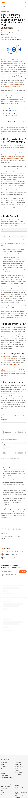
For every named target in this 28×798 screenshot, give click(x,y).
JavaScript (4, 538)
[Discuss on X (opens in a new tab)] (5, 529)
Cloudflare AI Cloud (20, 787)
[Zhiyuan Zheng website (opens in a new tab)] (14, 558)
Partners (3, 769)
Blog (2, 797)
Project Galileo (18, 764)
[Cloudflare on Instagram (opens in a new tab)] (13, 551)
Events (3, 794)
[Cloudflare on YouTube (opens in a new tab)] (10, 551)
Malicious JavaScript (12, 538)
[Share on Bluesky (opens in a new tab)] (11, 529)
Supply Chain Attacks (6, 541)
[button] (14, 428)
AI (2, 536)
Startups (3, 773)
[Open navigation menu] (25, 2)
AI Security (17, 790)
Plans (2, 764)
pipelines (8, 486)
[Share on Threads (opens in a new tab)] (17, 529)
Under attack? (4, 775)
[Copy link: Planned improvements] (2, 323)
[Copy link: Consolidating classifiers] (2, 353)
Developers (17, 536)
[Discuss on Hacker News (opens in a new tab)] (2, 529)
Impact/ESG (18, 774)
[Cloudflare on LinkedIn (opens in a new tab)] (8, 551)
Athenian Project (19, 766)
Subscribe (23, 571)
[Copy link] (19, 529)
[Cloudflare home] (3, 2)
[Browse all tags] (26, 6)
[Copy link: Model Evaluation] (2, 216)
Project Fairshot (19, 772)
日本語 (19, 39)
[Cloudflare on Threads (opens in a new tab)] (20, 551)
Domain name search (6, 777)
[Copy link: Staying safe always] (2, 382)
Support (3, 792)
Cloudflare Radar (5, 786)
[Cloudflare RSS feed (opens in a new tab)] (2, 551)
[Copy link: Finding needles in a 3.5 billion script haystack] (2, 139)
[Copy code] (25, 108)
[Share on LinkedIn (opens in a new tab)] (8, 529)
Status (2, 790)
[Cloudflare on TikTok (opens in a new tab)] (23, 551)
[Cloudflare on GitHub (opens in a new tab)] (15, 551)
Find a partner (4, 771)
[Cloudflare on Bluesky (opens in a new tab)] (18, 551)
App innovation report (7, 784)
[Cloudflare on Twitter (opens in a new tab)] (5, 551)
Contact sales (4, 766)
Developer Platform (9, 536)
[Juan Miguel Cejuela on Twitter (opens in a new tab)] (17, 555)
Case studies (4, 788)
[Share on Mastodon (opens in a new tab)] (14, 529)
